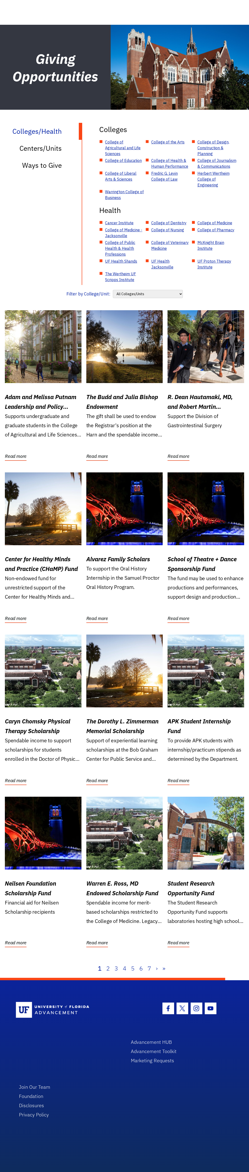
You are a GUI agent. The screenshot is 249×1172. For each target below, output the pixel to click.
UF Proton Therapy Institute (214, 264)
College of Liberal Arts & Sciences (120, 176)
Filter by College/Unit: (88, 294)
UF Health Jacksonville (162, 264)
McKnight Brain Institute (210, 245)
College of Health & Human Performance (169, 163)
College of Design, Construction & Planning (213, 148)
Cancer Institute (119, 222)
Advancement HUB (151, 1042)
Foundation (31, 1096)
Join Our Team (34, 1087)
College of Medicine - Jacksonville (123, 232)
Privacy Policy (34, 1114)
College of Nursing (167, 229)
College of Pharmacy (215, 229)
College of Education (123, 160)
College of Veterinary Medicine (170, 245)
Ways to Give (42, 165)
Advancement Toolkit (154, 1051)
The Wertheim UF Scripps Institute (120, 276)
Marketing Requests (152, 1060)
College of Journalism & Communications (216, 163)
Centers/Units (40, 148)
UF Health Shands (121, 261)
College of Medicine (214, 222)
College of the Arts (168, 142)
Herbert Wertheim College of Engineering (213, 179)
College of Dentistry (169, 222)
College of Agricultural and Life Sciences (123, 148)
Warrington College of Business (124, 194)
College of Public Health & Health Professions (120, 248)
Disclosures (31, 1105)
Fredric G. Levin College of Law (164, 176)
